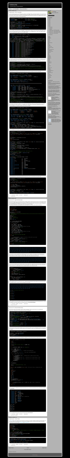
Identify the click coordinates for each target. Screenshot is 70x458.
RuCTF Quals (50, 75)
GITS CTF (49, 71)
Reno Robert (13, 303)
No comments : (21, 303)
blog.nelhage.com (26, 422)
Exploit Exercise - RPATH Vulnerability (15, 12)
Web (48, 78)
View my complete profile (55, 12)
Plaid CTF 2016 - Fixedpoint (51, 115)
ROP (48, 43)
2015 (48, 41)
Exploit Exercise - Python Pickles (54, 33)
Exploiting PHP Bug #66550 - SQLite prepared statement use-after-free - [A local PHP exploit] (54, 102)
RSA (48, 53)
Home (28, 447)
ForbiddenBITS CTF (50, 70)
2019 (49, 18)
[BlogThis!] (25, 303)
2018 (49, 19)
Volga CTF (49, 56)
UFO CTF (49, 76)
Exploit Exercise (13, 445)
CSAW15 (49, 45)
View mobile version (27, 449)
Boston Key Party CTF (51, 49)
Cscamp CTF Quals (50, 47)
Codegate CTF (50, 50)
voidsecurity (13, 5)
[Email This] (24, 303)
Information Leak (50, 72)
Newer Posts (11, 447)
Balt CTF (49, 68)
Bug (48, 54)
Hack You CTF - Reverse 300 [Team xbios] (16, 307)
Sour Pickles (21, 422)
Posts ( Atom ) (14, 451)
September (51, 34)
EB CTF (49, 55)
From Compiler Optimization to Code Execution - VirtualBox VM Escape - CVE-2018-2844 (54, 86)
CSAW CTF (49, 69)
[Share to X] (26, 303)
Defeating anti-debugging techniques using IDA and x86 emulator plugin (55, 98)
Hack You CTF (50, 46)
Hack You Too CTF (50, 51)
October (51, 29)
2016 (48, 48)
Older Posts (44, 447)
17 (11, 420)
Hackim (49, 44)
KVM (48, 73)
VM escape (49, 77)
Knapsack (49, 74)
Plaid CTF (49, 52)
